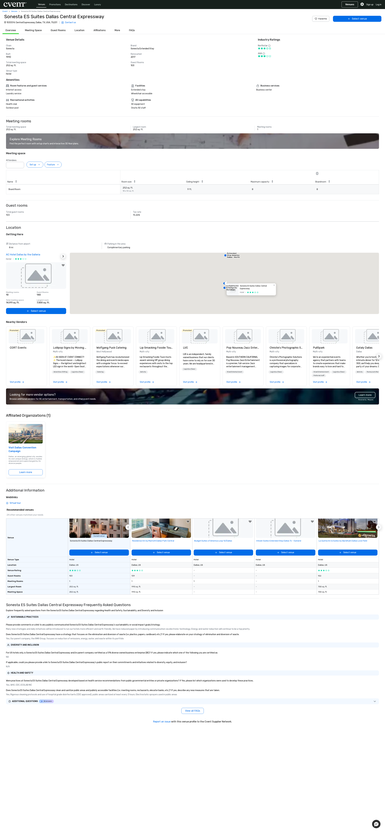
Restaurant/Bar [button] (373, 372)
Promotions (55, 4)
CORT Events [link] (18, 347)
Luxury (97, 4)
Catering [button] (100, 372)
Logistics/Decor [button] (77, 372)
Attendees (11, 160)
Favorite (322, 19)
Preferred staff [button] (319, 375)
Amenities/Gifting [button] (60, 372)
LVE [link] (185, 347)
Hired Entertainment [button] (234, 372)
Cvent (5, 11)
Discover (86, 4)
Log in (378, 4)
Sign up (369, 4)
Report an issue (162, 721)
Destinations (71, 4)
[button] (21, 164)
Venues (41, 4)
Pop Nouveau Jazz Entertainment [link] (243, 347)
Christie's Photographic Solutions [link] (286, 347)
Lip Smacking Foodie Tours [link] (156, 347)
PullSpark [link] (319, 347)
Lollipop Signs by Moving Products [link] (69, 347)
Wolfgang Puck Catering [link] (111, 347)
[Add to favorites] (63, 265)
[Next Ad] (63, 256)
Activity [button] (143, 372)
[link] (26, 336)
